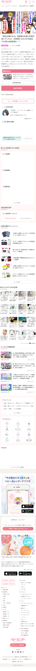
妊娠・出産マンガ (9, 403)
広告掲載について (28, 659)
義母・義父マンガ (9, 406)
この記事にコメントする (19, 101)
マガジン (23, 587)
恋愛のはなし (7, 71)
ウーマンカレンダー (25, 612)
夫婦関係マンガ (29, 403)
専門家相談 (5, 589)
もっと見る (17, 203)
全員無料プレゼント (25, 596)
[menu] (33, 2)
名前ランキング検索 (25, 582)
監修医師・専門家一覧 (9, 584)
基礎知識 (5, 592)
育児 (4, 600)
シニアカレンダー (25, 615)
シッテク (23, 617)
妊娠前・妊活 (6, 594)
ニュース (7, 6)
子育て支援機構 (24, 630)
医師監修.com (24, 621)
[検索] (30, 2)
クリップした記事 (18, 467)
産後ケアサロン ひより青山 (27, 623)
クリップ (29, 138)
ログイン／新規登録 (18, 645)
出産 (5, 409)
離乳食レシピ (6, 611)
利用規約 (14, 661)
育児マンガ (19, 403)
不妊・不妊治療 (6, 603)
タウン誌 (23, 589)
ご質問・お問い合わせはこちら (18, 529)
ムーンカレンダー (25, 610)
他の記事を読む (17, 83)
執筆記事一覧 (27, 118)
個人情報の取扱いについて (26, 657)
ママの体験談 (17, 409)
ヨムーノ (23, 619)
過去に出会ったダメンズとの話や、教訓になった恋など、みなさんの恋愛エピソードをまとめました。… (23, 76)
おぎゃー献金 (24, 633)
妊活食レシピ (6, 616)
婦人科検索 (5, 627)
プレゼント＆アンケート (27, 594)
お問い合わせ (20, 661)
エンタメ (14, 6)
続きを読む (18, 88)
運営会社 (17, 657)
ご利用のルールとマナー (18, 520)
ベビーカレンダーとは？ (8, 657)
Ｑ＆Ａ (4, 605)
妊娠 (32, 406)
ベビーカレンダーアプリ (27, 603)
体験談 (4, 607)
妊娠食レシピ (6, 614)
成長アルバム (6, 618)
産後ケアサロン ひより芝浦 (27, 626)
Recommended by (25, 343)
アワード (23, 585)
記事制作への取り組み (9, 580)
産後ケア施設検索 (7, 622)
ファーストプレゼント (26, 598)
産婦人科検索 (6, 625)
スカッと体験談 (16, 45)
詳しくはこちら (28, 569)
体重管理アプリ (24, 605)
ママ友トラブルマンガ (22, 406)
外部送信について (7, 659)
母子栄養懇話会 (24, 635)
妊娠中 (4, 596)
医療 (10, 409)
